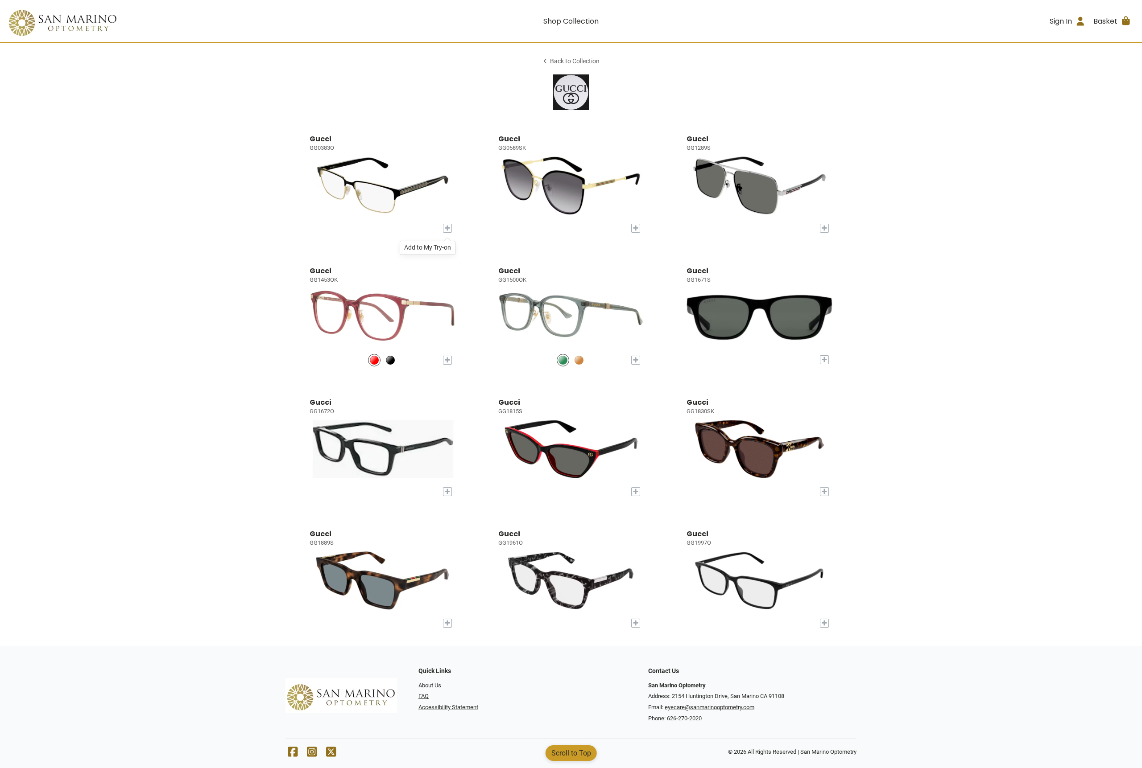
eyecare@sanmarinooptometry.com (709, 707)
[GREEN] (563, 360)
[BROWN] (579, 360)
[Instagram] (312, 754)
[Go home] (148, 21)
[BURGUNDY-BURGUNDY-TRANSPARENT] (374, 360)
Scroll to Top (571, 753)
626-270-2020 (684, 718)
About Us (429, 685)
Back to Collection (575, 61)
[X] (331, 754)
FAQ (423, 696)
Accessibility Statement (448, 707)
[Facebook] (293, 754)
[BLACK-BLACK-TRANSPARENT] (390, 360)
